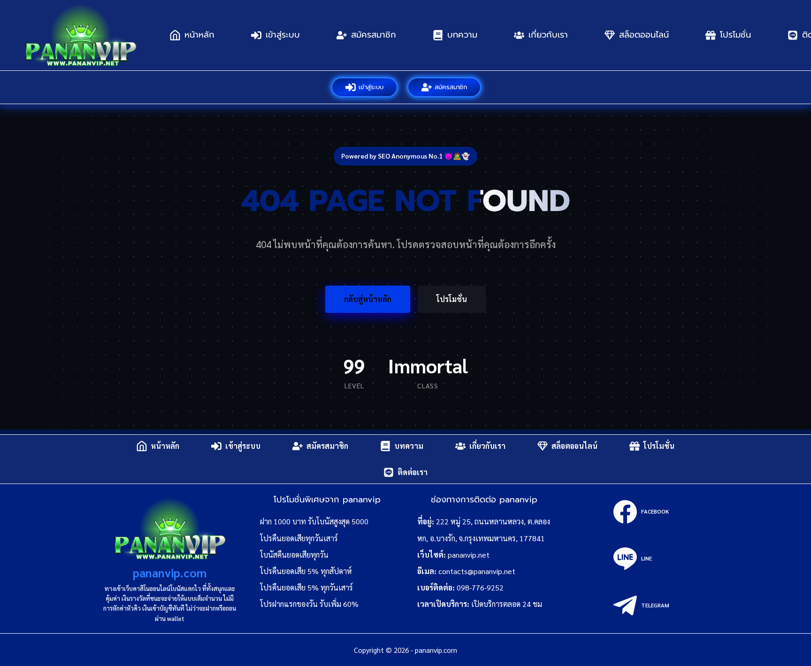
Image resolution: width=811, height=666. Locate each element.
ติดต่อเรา (413, 472)
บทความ (462, 34)
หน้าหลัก (199, 34)
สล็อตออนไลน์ (644, 34)
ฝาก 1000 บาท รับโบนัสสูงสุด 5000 (314, 521)
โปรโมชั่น (735, 34)
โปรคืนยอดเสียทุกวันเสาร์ (299, 538)
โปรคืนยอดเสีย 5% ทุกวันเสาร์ (306, 587)
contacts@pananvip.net (476, 571)
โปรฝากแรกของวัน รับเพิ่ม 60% (309, 604)
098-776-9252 (480, 587)
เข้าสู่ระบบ (283, 34)
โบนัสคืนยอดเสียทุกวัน (294, 555)
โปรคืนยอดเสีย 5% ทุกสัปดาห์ (306, 571)
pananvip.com (170, 572)
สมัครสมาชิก (373, 34)
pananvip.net (469, 555)
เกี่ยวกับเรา (548, 34)
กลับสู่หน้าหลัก (367, 299)
